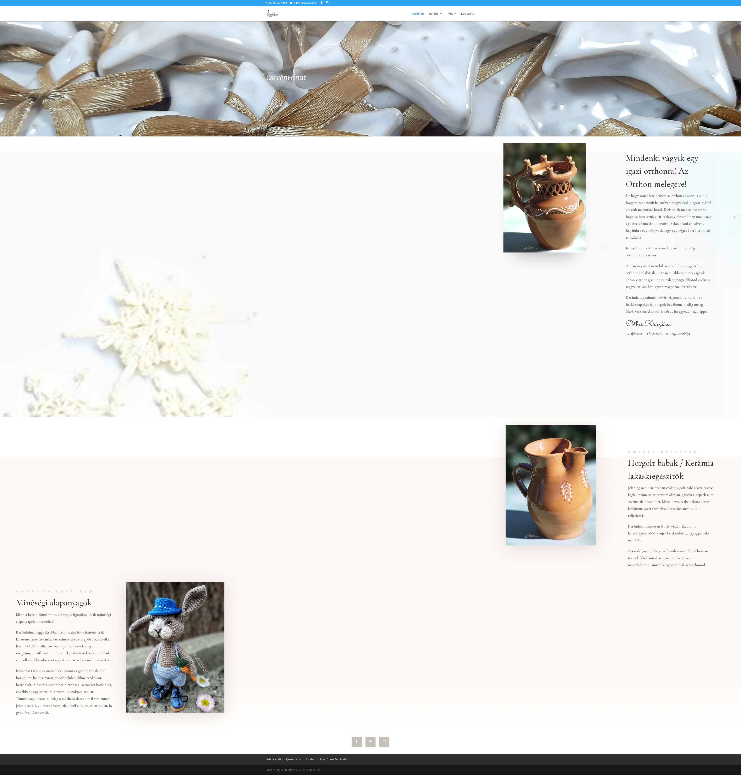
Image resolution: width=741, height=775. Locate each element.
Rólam (451, 13)
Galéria (434, 13)
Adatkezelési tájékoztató (283, 759)
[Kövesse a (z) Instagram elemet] (384, 742)
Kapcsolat (468, 13)
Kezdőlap (417, 13)
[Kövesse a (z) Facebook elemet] (357, 742)
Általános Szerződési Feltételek (327, 759)
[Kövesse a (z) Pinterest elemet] (370, 742)
